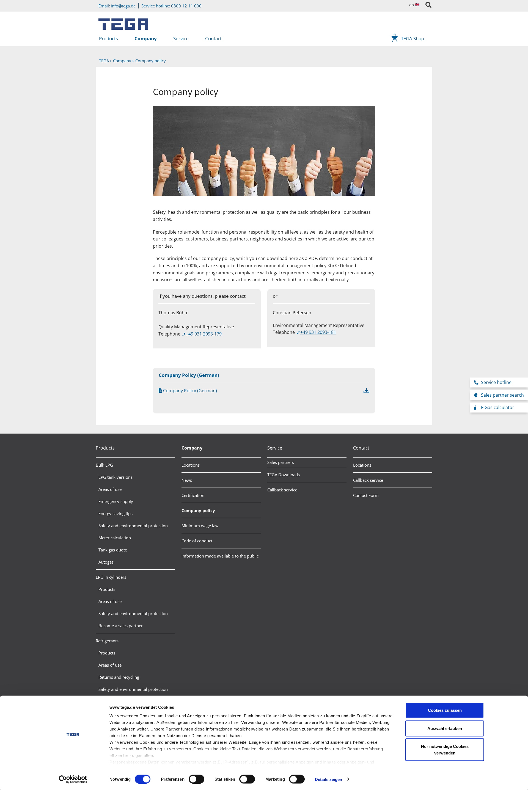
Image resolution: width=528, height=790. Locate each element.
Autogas (106, 562)
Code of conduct (197, 540)
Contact (213, 38)
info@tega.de (123, 6)
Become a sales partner (120, 625)
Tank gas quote (112, 550)
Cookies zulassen (445, 710)
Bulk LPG (104, 465)
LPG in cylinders (111, 577)
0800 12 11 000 (186, 6)
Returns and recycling (118, 677)
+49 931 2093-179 (204, 334)
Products (108, 38)
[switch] (196, 779)
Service (181, 38)
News (187, 480)
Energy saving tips (115, 513)
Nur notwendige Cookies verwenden (445, 749)
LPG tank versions (115, 477)
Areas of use (110, 489)
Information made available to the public (220, 556)
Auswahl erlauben (444, 728)
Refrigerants (107, 640)
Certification (193, 495)
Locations (191, 465)
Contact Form (366, 495)
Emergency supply (115, 501)
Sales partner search (502, 395)
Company (145, 38)
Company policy (198, 510)
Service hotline (496, 382)
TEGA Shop (412, 38)
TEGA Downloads (283, 474)
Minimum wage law (200, 525)
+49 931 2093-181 (318, 332)
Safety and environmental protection (133, 525)
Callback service (282, 490)
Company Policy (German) (189, 391)
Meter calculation (114, 537)
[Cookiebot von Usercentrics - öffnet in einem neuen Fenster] (73, 779)
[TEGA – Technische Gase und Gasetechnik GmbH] (123, 22)
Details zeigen (328, 779)
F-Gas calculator (497, 407)
